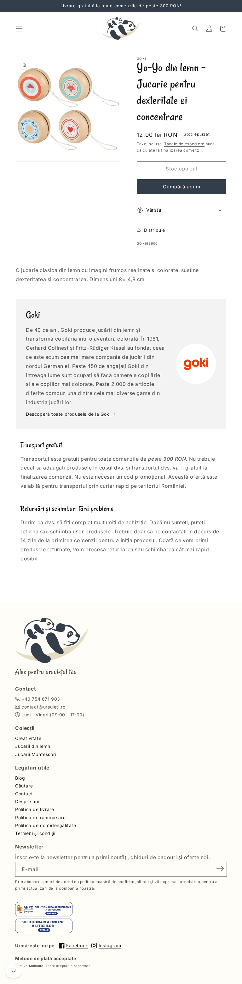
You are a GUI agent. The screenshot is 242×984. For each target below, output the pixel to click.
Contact (24, 793)
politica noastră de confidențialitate (114, 881)
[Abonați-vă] (220, 869)
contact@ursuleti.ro (43, 706)
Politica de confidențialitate (45, 825)
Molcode (36, 966)
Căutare (24, 785)
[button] (19, 29)
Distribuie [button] (154, 230)
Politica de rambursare (40, 817)
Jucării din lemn (32, 746)
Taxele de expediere (184, 144)
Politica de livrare (34, 809)
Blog (20, 778)
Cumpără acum (181, 187)
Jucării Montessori (35, 754)
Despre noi (27, 801)
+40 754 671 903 (40, 699)
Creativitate (28, 738)
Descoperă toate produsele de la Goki (69, 414)
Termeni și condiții (35, 833)
